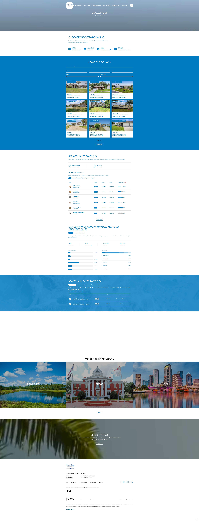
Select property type (69, 70)
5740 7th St (75, 208)
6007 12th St (75, 198)
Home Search (87, 5)
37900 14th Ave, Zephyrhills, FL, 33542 (80, 299)
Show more (99, 219)
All (70, 178)
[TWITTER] (129, 482)
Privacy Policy (130, 499)
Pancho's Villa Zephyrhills (78, 212)
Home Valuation (106, 5)
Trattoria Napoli (76, 207)
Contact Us (101, 482)
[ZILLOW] (132, 482)
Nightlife (93, 178)
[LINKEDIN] (127, 482)
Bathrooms (90, 70)
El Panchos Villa (76, 185)
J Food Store (75, 196)
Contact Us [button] (100, 443)
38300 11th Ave (76, 187)
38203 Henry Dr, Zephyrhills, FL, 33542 (81, 304)
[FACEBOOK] (121, 482)
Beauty (88, 178)
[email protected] (69, 477)
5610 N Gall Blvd (76, 203)
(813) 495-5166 (124, 5)
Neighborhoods (97, 5)
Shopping (80, 178)
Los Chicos (75, 191)
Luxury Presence (94, 499)
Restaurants (74, 178)
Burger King (75, 201)
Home (67, 482)
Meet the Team (115, 5)
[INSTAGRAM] (124, 482)
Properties (78, 5)
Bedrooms (113, 70)
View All (99, 412)
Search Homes (99, 144)
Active (84, 178)
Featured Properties (83, 482)
